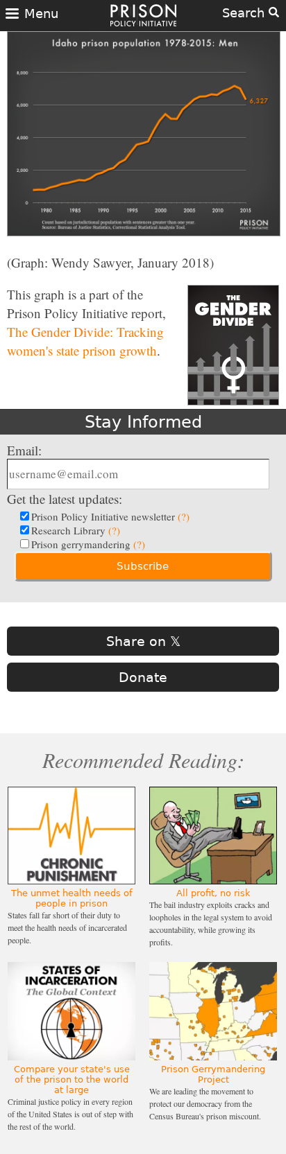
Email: (24, 450)
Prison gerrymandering (88, 544)
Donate (143, 677)
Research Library (75, 530)
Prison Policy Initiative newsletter (110, 516)
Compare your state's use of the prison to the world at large (72, 1079)
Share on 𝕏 (143, 641)
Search (245, 13)
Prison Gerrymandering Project (213, 1074)
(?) (184, 516)
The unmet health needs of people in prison (72, 898)
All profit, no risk (213, 893)
